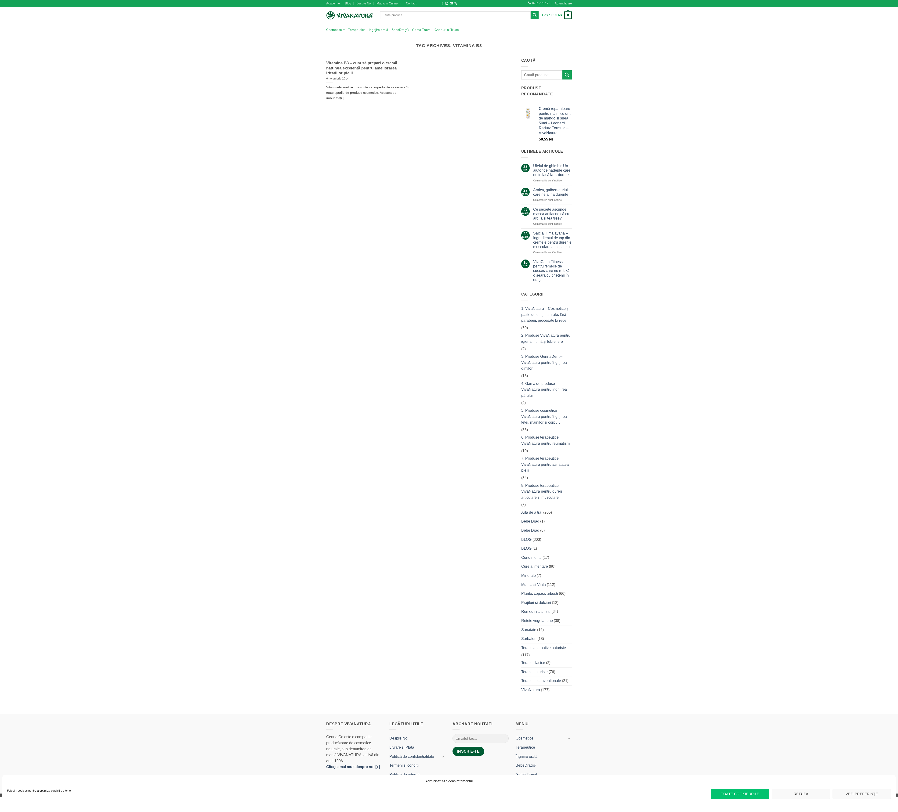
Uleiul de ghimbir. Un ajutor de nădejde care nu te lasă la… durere (551, 170)
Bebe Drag (530, 521)
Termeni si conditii (404, 765)
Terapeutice (357, 30)
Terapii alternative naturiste (543, 648)
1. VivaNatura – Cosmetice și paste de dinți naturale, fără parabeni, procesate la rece (545, 314)
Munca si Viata (533, 585)
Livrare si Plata (401, 747)
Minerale (528, 575)
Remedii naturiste (535, 612)
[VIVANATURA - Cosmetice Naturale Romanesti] (349, 15)
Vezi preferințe (862, 794)
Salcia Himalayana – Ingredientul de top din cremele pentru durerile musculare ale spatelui (552, 240)
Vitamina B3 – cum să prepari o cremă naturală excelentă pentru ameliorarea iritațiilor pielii (361, 68)
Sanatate (528, 630)
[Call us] (455, 3)
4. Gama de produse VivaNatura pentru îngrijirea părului (544, 389)
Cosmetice (334, 30)
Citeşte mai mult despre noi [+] (353, 767)
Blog (348, 3)
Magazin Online (387, 3)
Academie (333, 3)
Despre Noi (363, 3)
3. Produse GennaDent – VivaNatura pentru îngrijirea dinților (544, 362)
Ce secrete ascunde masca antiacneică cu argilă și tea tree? (551, 213)
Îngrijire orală (378, 30)
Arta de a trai (531, 512)
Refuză (801, 794)
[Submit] (535, 15)
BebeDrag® (400, 30)
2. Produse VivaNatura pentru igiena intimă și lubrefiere (545, 338)
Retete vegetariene (537, 621)
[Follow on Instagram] (446, 3)
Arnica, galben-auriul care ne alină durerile (550, 192)
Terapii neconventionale (541, 681)
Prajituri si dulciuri (536, 603)
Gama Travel (421, 30)
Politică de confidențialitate (411, 756)
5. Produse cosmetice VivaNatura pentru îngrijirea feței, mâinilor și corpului (544, 416)
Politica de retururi (404, 774)
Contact (411, 3)
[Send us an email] (451, 3)
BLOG (526, 539)
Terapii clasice (533, 663)
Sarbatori (528, 639)
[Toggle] (442, 756)
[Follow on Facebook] (442, 3)
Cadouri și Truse (447, 30)
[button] (563, 3)
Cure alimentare (534, 566)
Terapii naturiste (534, 672)
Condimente (531, 557)
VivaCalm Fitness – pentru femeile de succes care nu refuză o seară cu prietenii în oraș (551, 271)
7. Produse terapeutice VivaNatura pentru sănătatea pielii (545, 464)
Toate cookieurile (740, 794)
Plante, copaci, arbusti (539, 593)
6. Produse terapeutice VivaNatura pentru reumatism (545, 440)
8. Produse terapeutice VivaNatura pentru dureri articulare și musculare (541, 491)
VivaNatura (530, 690)
